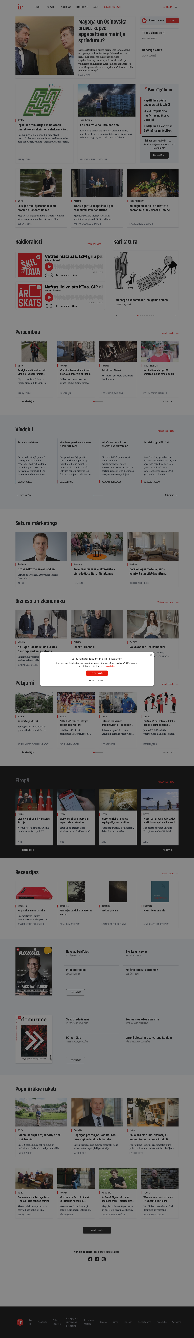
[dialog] (97, 669)
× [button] (151, 655)
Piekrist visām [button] (97, 673)
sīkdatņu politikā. (108, 666)
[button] (97, 680)
